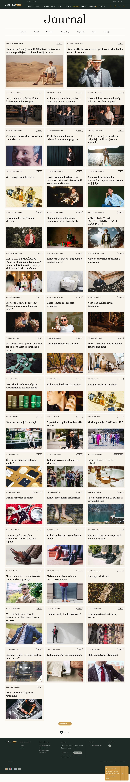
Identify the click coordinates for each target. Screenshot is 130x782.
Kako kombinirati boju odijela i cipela (64, 537)
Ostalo (94, 32)
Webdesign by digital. (119, 761)
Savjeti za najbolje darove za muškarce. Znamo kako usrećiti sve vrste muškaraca (64, 180)
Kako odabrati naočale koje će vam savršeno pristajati (23, 578)
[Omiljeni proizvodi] (119, 6)
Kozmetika (49, 32)
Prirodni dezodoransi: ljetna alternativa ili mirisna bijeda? (22, 386)
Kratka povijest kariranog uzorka (102, 615)
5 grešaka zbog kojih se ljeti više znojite (64, 424)
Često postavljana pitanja (44, 745)
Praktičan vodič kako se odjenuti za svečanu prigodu (62, 138)
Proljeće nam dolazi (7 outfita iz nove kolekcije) (105, 499)
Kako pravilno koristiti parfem (64, 384)
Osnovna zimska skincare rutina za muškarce (24, 138)
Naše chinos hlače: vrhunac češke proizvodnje (62, 578)
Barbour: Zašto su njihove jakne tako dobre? (23, 656)
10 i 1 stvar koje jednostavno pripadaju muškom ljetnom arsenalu (103, 139)
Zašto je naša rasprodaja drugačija (60, 304)
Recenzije (106, 32)
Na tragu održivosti (98, 576)
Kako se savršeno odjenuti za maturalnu (104, 260)
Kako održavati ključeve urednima (19, 694)
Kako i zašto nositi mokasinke (63, 497)
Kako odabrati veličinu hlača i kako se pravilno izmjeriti (22, 100)
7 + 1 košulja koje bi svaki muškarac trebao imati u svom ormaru (22, 617)
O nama (34, 1)
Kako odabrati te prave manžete (65, 654)
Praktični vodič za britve (19, 497)
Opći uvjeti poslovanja (44, 750)
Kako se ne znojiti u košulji (21, 422)
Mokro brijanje (65, 32)
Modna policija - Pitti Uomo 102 (105, 422)
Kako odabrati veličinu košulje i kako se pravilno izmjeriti (105, 100)
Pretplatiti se (77, 752)
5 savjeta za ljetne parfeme (102, 384)
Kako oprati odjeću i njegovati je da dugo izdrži (64, 260)
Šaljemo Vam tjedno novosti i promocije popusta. (71, 756)
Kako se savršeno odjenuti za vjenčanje (63, 461)
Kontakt (114, 1)
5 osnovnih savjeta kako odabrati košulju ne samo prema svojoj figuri (105, 180)
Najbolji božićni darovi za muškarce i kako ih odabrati (62, 219)
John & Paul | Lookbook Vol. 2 (64, 614)
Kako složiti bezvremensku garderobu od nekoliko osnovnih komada (95, 51)
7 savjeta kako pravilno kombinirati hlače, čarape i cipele (21, 538)
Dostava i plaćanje (43, 747)
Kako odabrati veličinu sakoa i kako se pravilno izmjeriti (63, 100)
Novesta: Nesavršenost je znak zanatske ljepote (104, 537)
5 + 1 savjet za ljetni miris (20, 177)
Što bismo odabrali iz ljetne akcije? (21, 461)
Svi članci (23, 32)
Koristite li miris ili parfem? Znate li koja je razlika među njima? (21, 306)
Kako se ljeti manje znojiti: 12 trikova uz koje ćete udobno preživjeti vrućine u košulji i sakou (33, 51)
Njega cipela (80, 32)
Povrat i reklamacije (43, 752)
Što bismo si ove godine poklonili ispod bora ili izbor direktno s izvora (24, 346)
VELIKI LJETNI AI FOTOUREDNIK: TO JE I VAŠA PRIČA (102, 221)
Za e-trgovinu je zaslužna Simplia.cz (107, 761)
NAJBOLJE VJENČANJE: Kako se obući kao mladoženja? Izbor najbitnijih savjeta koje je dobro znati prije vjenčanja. (23, 263)
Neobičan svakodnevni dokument (100, 304)
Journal (29, 1)
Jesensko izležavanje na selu (63, 343)
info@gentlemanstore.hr (97, 745)
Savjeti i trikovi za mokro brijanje (101, 461)
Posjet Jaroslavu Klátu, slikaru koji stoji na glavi (105, 345)
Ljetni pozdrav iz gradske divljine (20, 219)
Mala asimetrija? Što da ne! (103, 654)
